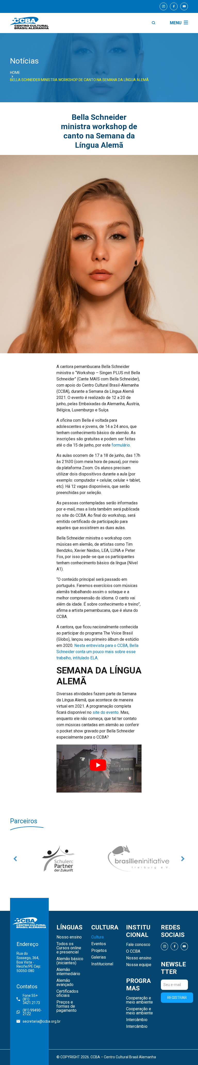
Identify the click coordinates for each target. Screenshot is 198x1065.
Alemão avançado (64, 987)
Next (183, 861)
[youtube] (184, 6)
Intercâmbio (136, 1024)
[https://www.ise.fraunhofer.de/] (139, 861)
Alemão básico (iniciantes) (69, 965)
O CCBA (133, 956)
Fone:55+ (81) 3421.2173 (31, 1003)
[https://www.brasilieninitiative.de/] (58, 861)
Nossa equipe (138, 969)
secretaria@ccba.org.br (32, 1026)
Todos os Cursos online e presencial (68, 952)
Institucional (102, 969)
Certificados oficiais (67, 998)
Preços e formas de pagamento (66, 1011)
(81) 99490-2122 (32, 1016)
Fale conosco (138, 949)
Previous (15, 861)
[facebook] (174, 6)
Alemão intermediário (68, 976)
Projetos (99, 955)
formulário (121, 445)
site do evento (106, 712)
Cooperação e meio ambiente (139, 1004)
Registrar (177, 1002)
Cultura (97, 942)
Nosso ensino (69, 942)
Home (15, 72)
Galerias (98, 962)
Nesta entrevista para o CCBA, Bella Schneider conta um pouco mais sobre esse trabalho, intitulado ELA (97, 651)
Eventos (98, 948)
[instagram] (163, 6)
